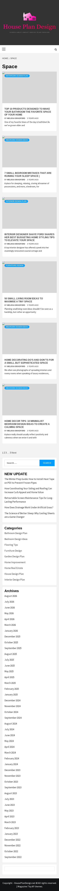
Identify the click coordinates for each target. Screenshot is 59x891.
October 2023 (11, 781)
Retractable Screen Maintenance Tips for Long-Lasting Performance (28, 499)
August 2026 (10, 596)
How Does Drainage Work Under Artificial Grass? (28, 507)
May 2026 (9, 613)
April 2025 (9, 677)
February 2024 (11, 758)
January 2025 (11, 694)
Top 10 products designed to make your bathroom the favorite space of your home (27, 112)
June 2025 (9, 665)
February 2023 (11, 828)
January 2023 (11, 833)
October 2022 (11, 851)
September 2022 (12, 857)
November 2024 (12, 706)
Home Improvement (14, 562)
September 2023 (12, 787)
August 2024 (10, 723)
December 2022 (12, 839)
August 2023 (10, 793)
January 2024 (11, 764)
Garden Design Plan (14, 556)
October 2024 (11, 712)
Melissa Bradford (16, 118)
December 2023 (12, 770)
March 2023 (10, 822)
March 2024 (10, 752)
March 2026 (10, 624)
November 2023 (12, 775)
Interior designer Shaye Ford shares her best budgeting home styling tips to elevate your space (29, 237)
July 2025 (9, 659)
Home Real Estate (13, 568)
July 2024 (9, 729)
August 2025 (10, 654)
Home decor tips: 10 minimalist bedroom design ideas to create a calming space (27, 424)
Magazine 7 (23, 886)
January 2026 (11, 630)
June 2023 (9, 804)
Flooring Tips (11, 544)
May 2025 (9, 671)
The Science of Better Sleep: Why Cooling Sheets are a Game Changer (29, 515)
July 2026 (9, 601)
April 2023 (9, 816)
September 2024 (12, 717)
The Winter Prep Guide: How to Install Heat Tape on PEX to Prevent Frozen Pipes (29, 480)
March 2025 (10, 683)
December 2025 (12, 636)
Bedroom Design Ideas (17, 140)
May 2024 (9, 741)
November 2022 (12, 845)
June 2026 (9, 607)
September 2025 (12, 648)
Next (14, 453)
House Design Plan (14, 573)
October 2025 (11, 642)
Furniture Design (14, 266)
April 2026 (9, 619)
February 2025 (11, 688)
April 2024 (9, 746)
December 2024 (12, 700)
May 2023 (9, 810)
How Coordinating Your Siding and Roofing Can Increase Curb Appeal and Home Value (28, 490)
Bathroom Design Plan (17, 76)
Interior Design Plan (16, 201)
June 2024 (9, 735)
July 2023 (9, 799)
